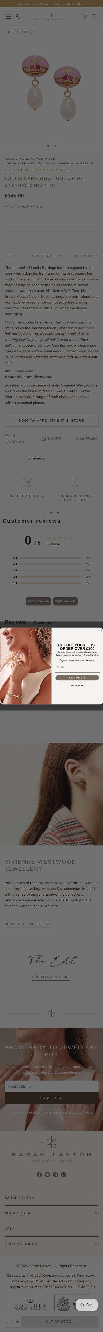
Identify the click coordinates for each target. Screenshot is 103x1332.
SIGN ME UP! (77, 678)
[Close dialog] (100, 630)
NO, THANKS (77, 686)
